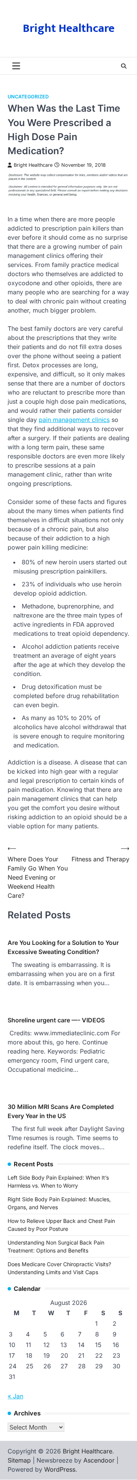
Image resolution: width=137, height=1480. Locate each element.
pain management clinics (74, 419)
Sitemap (19, 1460)
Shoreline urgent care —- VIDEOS (56, 1020)
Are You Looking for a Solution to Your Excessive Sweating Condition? (63, 947)
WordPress (59, 1469)
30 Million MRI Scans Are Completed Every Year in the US (61, 1111)
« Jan (15, 1396)
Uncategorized (28, 97)
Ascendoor (99, 1460)
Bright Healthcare (69, 28)
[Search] (123, 66)
